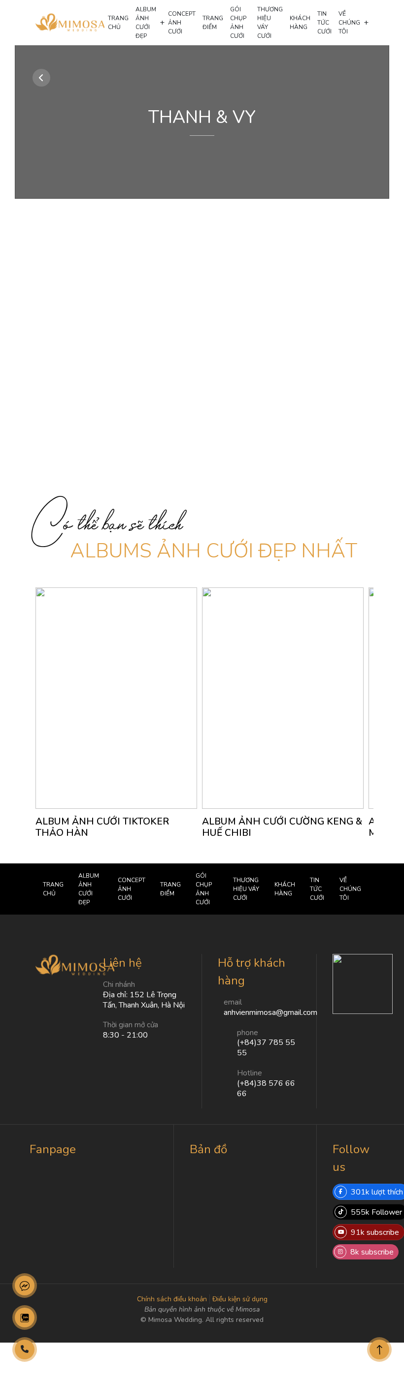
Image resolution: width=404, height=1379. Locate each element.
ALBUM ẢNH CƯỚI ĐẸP (145, 22)
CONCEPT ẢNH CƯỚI (182, 22)
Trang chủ (118, 22)
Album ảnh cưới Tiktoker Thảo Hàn (102, 827)
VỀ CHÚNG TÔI (349, 22)
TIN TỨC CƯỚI (324, 22)
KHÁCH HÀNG (300, 22)
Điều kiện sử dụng (240, 1299)
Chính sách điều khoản (172, 1299)
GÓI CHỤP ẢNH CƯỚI (238, 22)
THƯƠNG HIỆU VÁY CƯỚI (270, 22)
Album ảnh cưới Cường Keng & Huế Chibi (282, 827)
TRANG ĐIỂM (212, 22)
